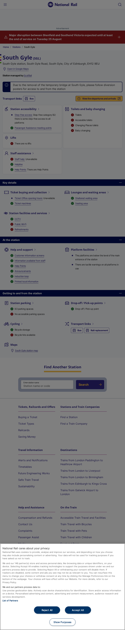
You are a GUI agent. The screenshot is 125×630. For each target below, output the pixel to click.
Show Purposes (62, 622)
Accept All (78, 610)
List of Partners (10, 600)
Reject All (47, 610)
